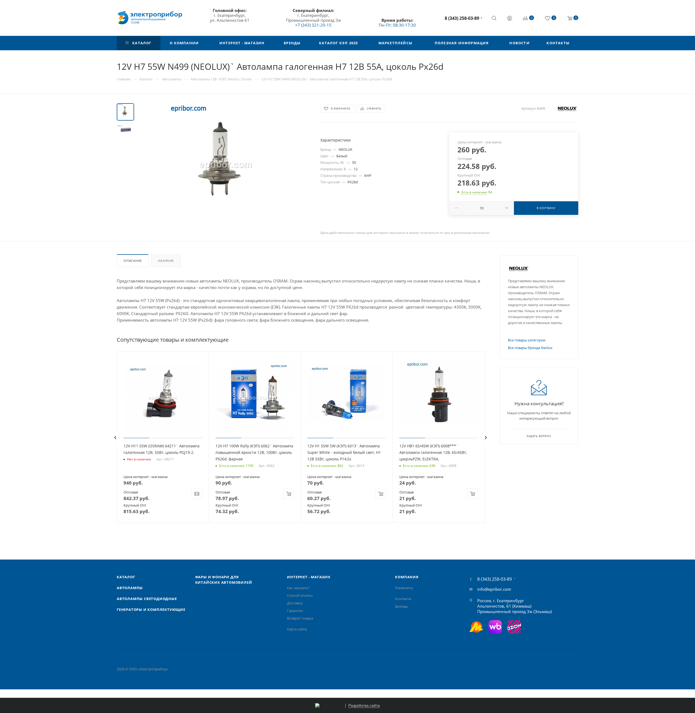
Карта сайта (297, 629)
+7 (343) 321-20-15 (313, 25)
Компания (406, 576)
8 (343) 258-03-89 (462, 18)
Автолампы (130, 587)
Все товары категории (526, 340)
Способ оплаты (300, 595)
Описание (133, 261)
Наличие (166, 261)
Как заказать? (298, 587)
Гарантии (295, 610)
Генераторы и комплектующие (151, 609)
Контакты (403, 598)
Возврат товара (300, 618)
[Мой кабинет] (509, 18)
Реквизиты (404, 587)
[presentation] (115, 437)
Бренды (401, 606)
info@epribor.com (494, 589)
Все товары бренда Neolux (530, 347)
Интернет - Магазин (308, 576)
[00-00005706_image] (226, 164)
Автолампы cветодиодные (147, 598)
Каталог (126, 576)
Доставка (294, 603)
